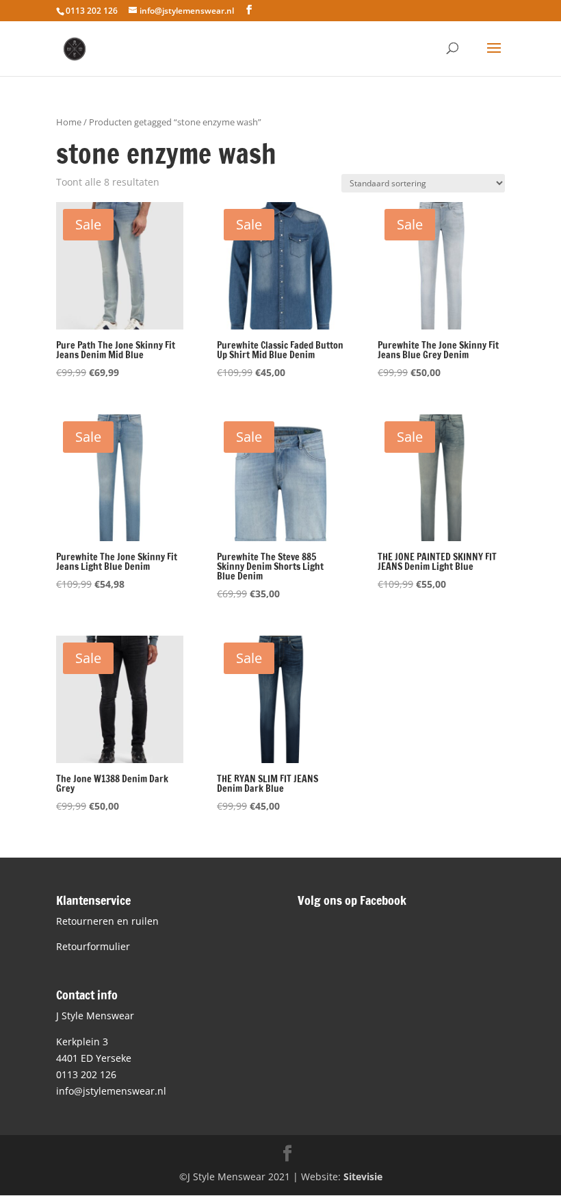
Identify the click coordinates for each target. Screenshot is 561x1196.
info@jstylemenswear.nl (111, 1090)
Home (68, 122)
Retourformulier (93, 946)
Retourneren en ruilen (107, 920)
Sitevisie (362, 1176)
